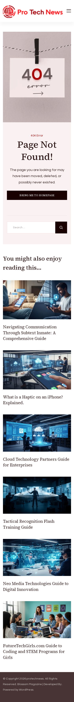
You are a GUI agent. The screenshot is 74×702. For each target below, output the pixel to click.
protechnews (35, 678)
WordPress (26, 689)
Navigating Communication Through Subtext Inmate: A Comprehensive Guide (30, 332)
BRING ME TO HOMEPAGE (37, 195)
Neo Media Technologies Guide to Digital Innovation (35, 586)
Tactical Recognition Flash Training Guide (28, 524)
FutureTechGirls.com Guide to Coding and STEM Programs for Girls (34, 651)
